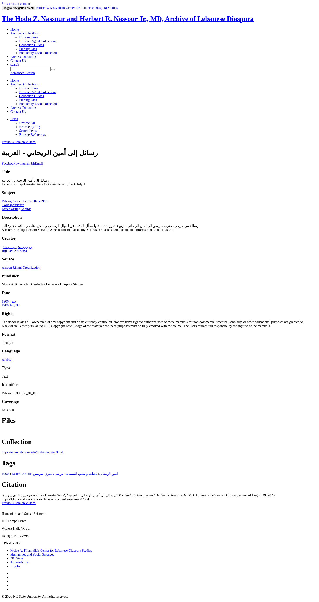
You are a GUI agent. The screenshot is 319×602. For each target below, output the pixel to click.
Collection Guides (31, 45)
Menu (18, 8)
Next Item (28, 142)
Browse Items (28, 37)
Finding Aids (28, 49)
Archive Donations (23, 57)
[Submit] (53, 69)
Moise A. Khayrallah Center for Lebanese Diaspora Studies (51, 550)
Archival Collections (24, 33)
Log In (15, 566)
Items (14, 119)
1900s (6, 474)
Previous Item (11, 142)
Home (14, 29)
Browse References (32, 134)
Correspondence (13, 205)
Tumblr (30, 163)
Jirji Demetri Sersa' (15, 251)
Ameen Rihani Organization (21, 267)
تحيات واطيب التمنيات (81, 474)
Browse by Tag (29, 127)
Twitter (20, 163)
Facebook (8, 163)
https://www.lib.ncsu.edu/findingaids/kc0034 (32, 452)
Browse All (27, 123)
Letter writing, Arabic (16, 209)
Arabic (6, 359)
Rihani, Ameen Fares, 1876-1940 (24, 201)
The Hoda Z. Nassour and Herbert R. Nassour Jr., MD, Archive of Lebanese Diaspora (128, 19)
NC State (16, 558)
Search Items (28, 131)
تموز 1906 (9, 301)
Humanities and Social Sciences (32, 554)
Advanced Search (22, 73)
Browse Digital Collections (37, 41)
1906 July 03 (11, 305)
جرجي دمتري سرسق (17, 247)
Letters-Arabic (21, 474)
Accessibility (19, 562)
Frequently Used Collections (38, 53)
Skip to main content (16, 3)
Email (39, 163)
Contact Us (18, 60)
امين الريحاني (108, 474)
